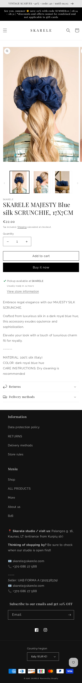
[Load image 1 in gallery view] (19, 182)
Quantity (8, 233)
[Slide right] (77, 183)
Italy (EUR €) (39, 656)
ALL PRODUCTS (19, 488)
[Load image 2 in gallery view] (41, 182)
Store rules (15, 454)
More (11, 497)
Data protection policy (24, 427)
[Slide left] (4, 183)
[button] (5, 30)
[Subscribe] (69, 615)
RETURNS (15, 436)
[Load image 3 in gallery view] (62, 182)
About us (14, 506)
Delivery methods (20, 445)
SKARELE (35, 678)
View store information (23, 291)
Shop (11, 479)
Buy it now (41, 267)
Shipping (22, 227)
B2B (10, 515)
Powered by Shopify (49, 678)
